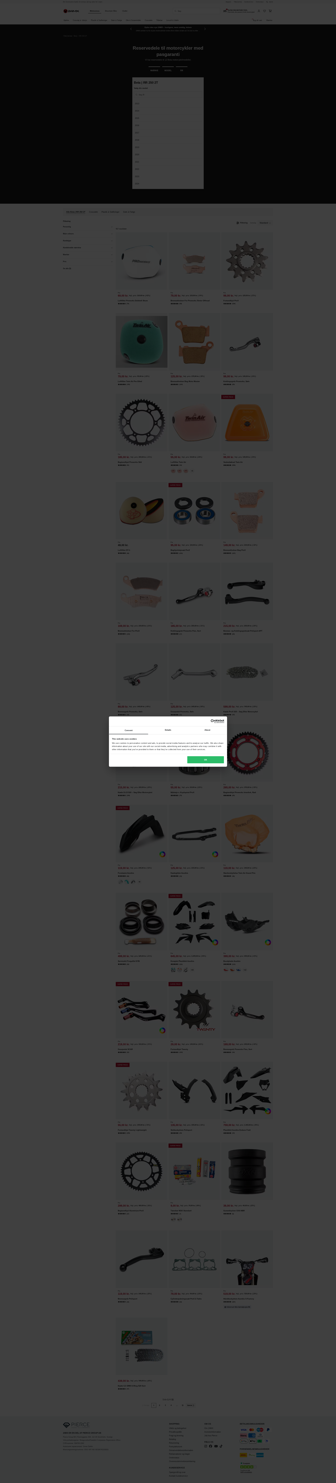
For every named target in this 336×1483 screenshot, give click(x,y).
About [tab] (207, 730)
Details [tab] (168, 730)
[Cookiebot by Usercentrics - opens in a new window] (212, 721)
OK (205, 760)
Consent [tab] (129, 730)
